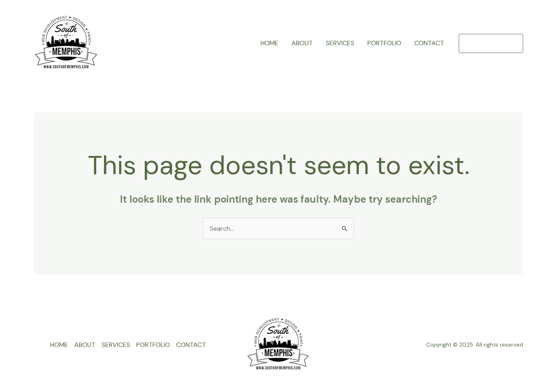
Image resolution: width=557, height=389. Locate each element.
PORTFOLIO (384, 43)
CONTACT (429, 43)
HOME (269, 43)
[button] (491, 43)
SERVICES (340, 43)
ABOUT (302, 43)
